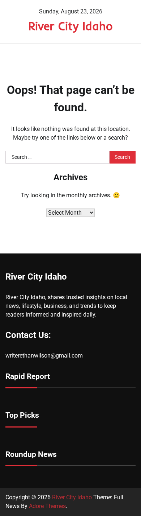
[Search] (130, 49)
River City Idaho (70, 25)
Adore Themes (47, 506)
